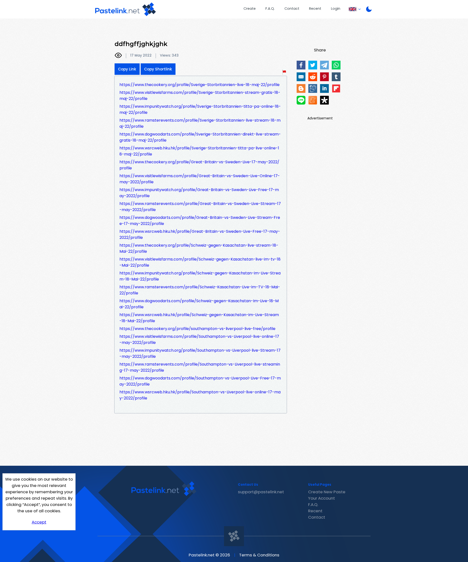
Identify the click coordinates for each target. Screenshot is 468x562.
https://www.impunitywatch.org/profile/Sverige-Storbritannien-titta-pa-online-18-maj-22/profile (200, 109)
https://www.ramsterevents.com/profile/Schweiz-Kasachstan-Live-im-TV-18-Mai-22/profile (199, 290)
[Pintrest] (324, 76)
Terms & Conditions (259, 555)
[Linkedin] (324, 88)
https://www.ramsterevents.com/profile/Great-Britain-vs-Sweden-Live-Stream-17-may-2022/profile (200, 207)
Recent (315, 8)
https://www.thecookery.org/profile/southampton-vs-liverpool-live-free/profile (197, 328)
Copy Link (127, 69)
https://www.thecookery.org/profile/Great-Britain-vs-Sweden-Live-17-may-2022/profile (199, 165)
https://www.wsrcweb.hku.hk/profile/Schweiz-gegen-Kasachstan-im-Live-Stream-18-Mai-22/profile (199, 318)
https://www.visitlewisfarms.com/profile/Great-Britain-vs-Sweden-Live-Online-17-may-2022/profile (199, 179)
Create (250, 8)
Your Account (321, 498)
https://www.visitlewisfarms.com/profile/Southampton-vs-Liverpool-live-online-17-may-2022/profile (199, 339)
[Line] (301, 100)
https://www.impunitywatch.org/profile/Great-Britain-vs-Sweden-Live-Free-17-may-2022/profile (199, 193)
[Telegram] (324, 65)
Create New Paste (326, 492)
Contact (291, 8)
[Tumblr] (336, 76)
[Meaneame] (312, 100)
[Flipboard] (336, 88)
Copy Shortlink (158, 69)
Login (335, 8)
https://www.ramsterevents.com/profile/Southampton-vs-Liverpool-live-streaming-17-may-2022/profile (199, 367)
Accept (39, 522)
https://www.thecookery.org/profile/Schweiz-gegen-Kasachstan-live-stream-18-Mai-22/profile (198, 248)
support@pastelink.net (261, 492)
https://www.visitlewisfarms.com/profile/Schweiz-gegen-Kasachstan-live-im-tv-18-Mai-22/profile (200, 262)
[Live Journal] (312, 88)
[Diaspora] (324, 100)
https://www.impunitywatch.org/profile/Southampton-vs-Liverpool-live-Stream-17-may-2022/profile (200, 353)
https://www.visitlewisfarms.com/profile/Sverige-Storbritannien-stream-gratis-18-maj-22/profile (199, 95)
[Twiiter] (312, 65)
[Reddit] (312, 76)
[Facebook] (301, 65)
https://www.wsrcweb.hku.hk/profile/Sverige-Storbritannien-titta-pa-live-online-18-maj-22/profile (199, 151)
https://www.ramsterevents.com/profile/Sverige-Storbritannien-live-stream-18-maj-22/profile (200, 123)
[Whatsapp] (336, 65)
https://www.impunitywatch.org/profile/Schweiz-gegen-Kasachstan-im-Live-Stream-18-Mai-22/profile (200, 276)
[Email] (301, 76)
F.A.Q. (270, 8)
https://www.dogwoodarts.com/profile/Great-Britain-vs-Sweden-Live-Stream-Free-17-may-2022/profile (199, 220)
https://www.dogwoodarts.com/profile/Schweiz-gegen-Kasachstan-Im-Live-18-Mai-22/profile (199, 304)
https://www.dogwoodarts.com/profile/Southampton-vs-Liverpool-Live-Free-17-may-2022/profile (200, 381)
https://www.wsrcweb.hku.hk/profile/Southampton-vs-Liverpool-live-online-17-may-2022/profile (200, 395)
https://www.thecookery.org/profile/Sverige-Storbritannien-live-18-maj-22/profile (199, 84)
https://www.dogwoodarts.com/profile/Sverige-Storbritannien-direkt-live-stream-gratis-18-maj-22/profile (200, 137)
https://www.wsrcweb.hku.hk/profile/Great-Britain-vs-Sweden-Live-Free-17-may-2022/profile (199, 234)
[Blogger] (301, 88)
